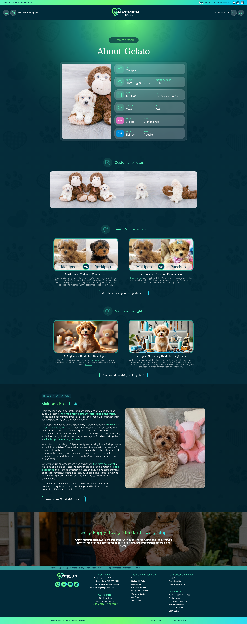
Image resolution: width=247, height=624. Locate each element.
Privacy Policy (180, 620)
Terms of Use (156, 620)
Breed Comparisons (177, 584)
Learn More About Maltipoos (62, 499)
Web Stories (136, 600)
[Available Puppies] (13, 13)
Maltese (88, 364)
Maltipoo (95, 360)
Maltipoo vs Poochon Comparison (161, 274)
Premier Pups (56, 568)
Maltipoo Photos (113, 568)
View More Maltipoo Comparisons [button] (122, 293)
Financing (135, 578)
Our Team (135, 597)
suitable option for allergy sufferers (63, 439)
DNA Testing (174, 611)
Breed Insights (175, 581)
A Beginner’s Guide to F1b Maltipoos (86, 356)
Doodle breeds (136, 278)
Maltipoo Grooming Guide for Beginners (161, 356)
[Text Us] (241, 13)
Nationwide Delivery (139, 581)
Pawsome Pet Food (176, 604)
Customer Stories (138, 594)
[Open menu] (6, 13)
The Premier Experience (143, 574)
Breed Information (176, 578)
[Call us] (234, 13)
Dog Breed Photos (94, 568)
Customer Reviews (139, 587)
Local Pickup (136, 584)
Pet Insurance (174, 598)
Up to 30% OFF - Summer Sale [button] (17, 2)
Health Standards (176, 608)
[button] (233, 2)
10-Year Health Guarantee (179, 595)
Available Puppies (27, 12)
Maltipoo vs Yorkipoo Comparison (86, 274)
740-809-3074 (221, 12)
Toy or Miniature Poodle (56, 427)
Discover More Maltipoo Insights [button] (122, 375)
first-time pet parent (104, 463)
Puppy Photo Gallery (74, 568)
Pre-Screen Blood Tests (178, 601)
